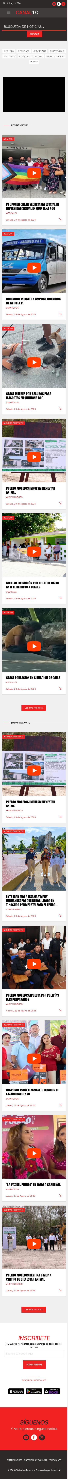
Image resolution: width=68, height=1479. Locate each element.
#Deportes (9, 56)
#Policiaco (23, 51)
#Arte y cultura (55, 56)
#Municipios (39, 51)
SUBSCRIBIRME (34, 1365)
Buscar (34, 34)
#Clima (34, 62)
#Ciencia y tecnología (31, 56)
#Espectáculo (57, 51)
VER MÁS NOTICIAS (34, 708)
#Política (9, 51)
